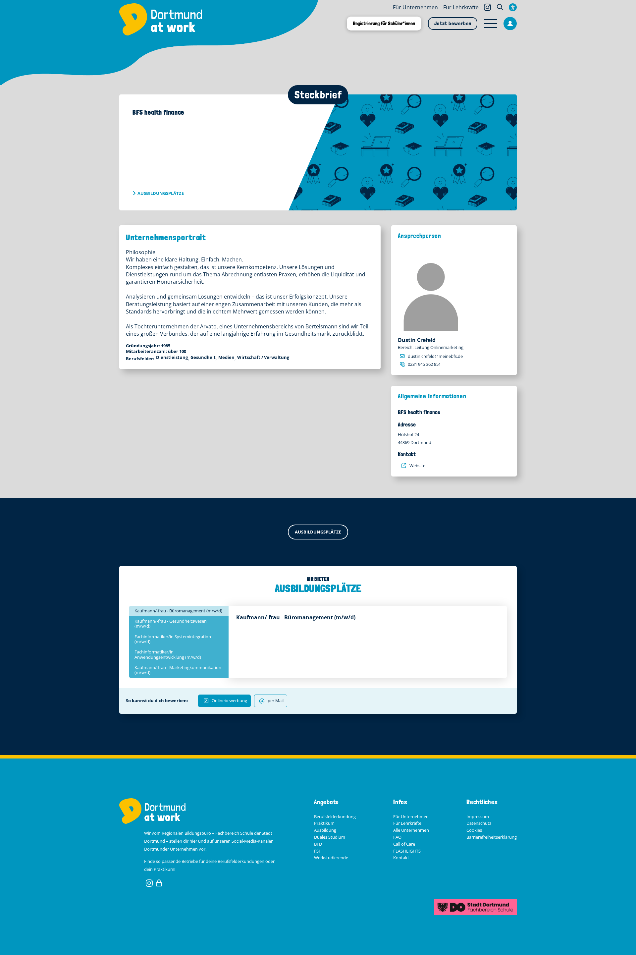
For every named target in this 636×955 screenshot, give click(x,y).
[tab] (179, 611)
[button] (500, 7)
